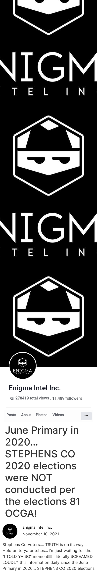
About (26, 415)
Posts (11, 415)
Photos (42, 415)
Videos (58, 415)
